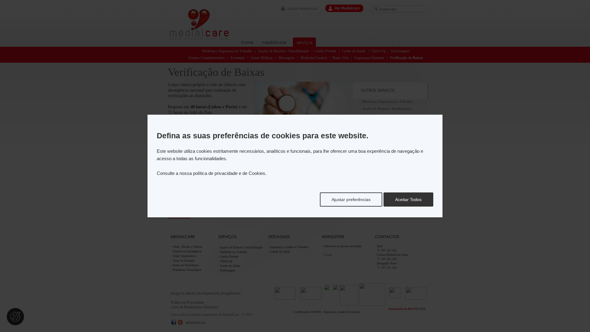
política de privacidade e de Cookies (229, 173)
